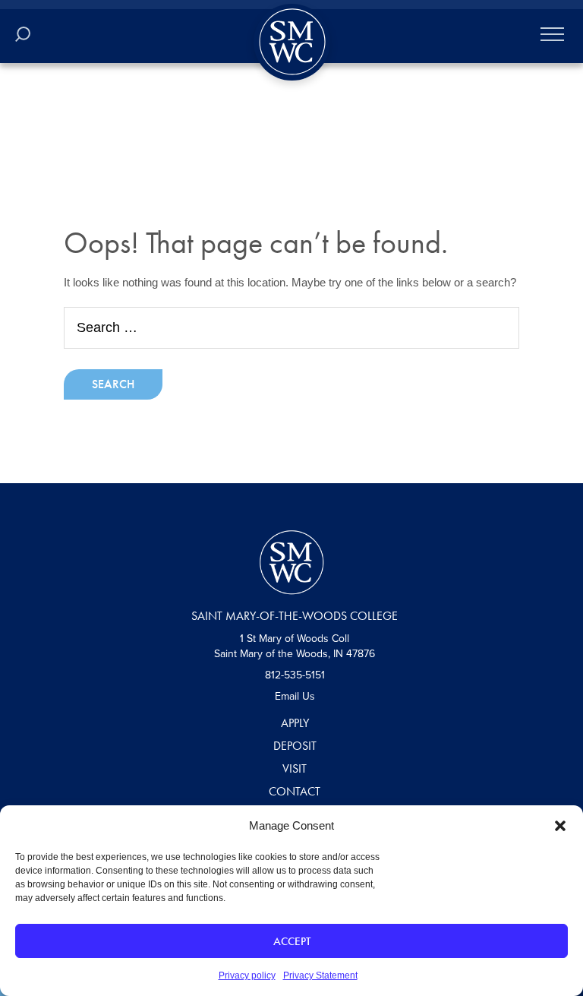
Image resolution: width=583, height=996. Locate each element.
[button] (560, 825)
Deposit (295, 746)
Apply (295, 723)
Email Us (295, 696)
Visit (294, 768)
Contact (294, 791)
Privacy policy (247, 975)
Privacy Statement (320, 975)
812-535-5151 (295, 675)
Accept (291, 941)
